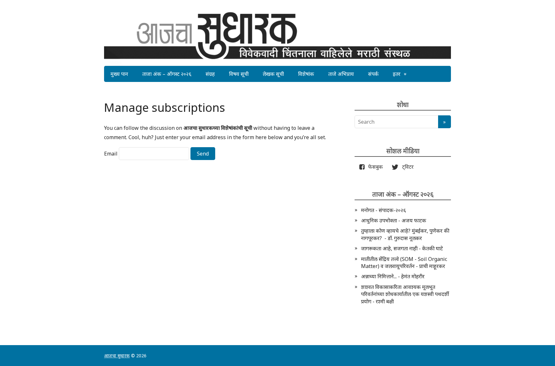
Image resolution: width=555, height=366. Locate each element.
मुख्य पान (119, 73)
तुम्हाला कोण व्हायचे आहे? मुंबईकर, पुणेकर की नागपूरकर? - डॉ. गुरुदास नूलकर (405, 234)
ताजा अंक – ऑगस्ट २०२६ (166, 73)
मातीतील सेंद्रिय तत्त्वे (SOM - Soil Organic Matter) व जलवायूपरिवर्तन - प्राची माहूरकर (404, 262)
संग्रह (210, 73)
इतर (397, 73)
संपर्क (373, 73)
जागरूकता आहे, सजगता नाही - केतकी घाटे (402, 248)
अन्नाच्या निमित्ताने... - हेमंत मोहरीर (393, 276)
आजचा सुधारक (117, 356)
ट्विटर (406, 166)
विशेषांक (306, 73)
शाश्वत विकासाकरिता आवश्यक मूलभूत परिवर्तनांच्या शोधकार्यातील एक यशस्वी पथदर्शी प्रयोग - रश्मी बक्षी (405, 294)
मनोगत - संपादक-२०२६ (383, 210)
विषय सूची (239, 73)
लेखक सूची (273, 73)
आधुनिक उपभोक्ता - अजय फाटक (393, 220)
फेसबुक (374, 166)
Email (111, 153)
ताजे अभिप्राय (341, 73)
